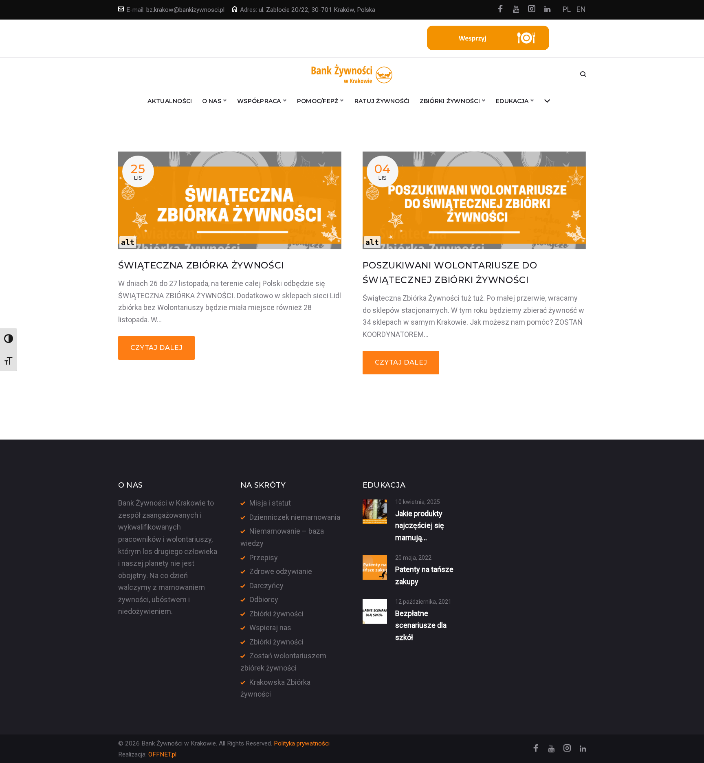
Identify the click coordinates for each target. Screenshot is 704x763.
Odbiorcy (263, 599)
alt (127, 242)
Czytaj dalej (156, 348)
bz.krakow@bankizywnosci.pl (185, 9)
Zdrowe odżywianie (280, 571)
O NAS (211, 101)
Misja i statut (270, 503)
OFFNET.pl (162, 754)
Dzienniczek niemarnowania (294, 517)
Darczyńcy (266, 585)
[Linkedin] (547, 9)
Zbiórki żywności (276, 613)
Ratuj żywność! (382, 101)
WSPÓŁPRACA (259, 101)
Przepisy (263, 557)
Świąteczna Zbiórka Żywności (201, 265)
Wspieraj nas (270, 627)
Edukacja (512, 101)
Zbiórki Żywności (450, 101)
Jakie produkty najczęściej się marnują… (419, 525)
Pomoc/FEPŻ (318, 101)
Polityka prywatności (302, 743)
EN (581, 9)
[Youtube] (516, 9)
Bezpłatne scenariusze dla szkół (421, 625)
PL (567, 9)
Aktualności (169, 101)
